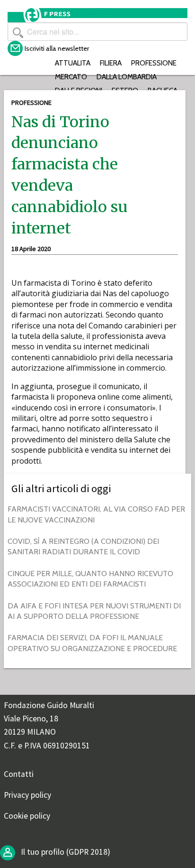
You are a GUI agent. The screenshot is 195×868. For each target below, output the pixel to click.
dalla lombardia (127, 76)
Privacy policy (27, 795)
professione (154, 62)
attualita (72, 62)
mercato (71, 76)
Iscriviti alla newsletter (57, 48)
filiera (111, 62)
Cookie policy (27, 816)
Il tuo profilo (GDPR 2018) (64, 852)
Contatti (19, 774)
